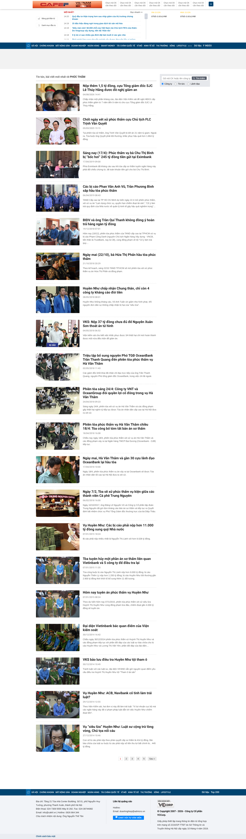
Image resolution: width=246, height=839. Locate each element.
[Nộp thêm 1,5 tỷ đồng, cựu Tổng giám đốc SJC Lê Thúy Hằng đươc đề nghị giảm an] (57, 97)
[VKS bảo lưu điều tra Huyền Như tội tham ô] (57, 671)
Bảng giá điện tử (48, 18)
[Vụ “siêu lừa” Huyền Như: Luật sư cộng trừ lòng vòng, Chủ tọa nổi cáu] (57, 738)
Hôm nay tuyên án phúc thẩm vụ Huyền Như (115, 592)
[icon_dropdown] (211, 4)
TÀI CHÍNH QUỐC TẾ (126, 46)
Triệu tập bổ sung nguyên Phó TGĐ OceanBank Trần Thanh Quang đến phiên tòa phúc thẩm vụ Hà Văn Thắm (118, 359)
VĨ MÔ (139, 46)
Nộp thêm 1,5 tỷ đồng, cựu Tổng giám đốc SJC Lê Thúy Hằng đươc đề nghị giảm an (118, 88)
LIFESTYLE (181, 46)
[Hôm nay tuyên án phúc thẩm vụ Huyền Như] (57, 604)
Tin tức (181, 84)
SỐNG (172, 46)
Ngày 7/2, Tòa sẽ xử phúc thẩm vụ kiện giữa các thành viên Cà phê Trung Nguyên (118, 494)
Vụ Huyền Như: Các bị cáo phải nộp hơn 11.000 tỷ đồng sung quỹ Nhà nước (118, 527)
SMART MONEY (108, 46)
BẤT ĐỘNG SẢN (63, 46)
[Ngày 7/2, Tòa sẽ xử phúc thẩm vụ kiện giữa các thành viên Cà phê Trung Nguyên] (57, 503)
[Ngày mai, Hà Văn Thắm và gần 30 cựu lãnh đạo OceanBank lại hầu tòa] (57, 469)
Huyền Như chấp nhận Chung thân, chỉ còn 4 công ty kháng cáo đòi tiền (116, 290)
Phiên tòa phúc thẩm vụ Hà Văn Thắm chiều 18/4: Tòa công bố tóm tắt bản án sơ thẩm (115, 426)
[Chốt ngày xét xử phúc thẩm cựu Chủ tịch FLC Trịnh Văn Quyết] (57, 131)
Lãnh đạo (195, 84)
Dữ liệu (197, 45)
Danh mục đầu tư (49, 25)
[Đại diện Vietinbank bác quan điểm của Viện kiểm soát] (57, 637)
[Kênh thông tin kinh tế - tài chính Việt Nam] (67, 4)
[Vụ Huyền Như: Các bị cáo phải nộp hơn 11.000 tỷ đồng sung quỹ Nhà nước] (57, 537)
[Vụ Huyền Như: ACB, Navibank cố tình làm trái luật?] (57, 704)
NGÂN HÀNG (93, 46)
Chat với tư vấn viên (129, 818)
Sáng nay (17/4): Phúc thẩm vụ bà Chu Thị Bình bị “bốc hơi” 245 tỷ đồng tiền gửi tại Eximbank (118, 155)
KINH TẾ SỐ (149, 46)
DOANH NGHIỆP (78, 46)
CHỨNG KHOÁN (47, 46)
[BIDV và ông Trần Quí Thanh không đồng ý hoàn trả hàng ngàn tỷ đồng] (57, 231)
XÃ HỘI (34, 46)
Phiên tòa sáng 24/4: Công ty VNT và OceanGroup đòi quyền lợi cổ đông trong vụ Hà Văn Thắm (118, 393)
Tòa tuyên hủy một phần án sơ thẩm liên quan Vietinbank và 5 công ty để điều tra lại (117, 561)
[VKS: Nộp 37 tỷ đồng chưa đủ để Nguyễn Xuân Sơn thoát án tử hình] (57, 333)
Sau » (152, 758)
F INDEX (207, 45)
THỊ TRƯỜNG (162, 46)
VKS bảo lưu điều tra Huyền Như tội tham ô (115, 660)
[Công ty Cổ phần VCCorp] (183, 804)
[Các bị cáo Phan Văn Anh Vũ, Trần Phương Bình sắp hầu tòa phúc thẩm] (57, 198)
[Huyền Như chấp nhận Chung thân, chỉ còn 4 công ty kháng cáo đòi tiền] (57, 300)
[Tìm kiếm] (199, 78)
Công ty (168, 84)
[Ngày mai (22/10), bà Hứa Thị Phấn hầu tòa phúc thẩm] (57, 266)
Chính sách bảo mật (45, 836)
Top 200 (215, 792)
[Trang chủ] (28, 45)
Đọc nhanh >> (136, 12)
